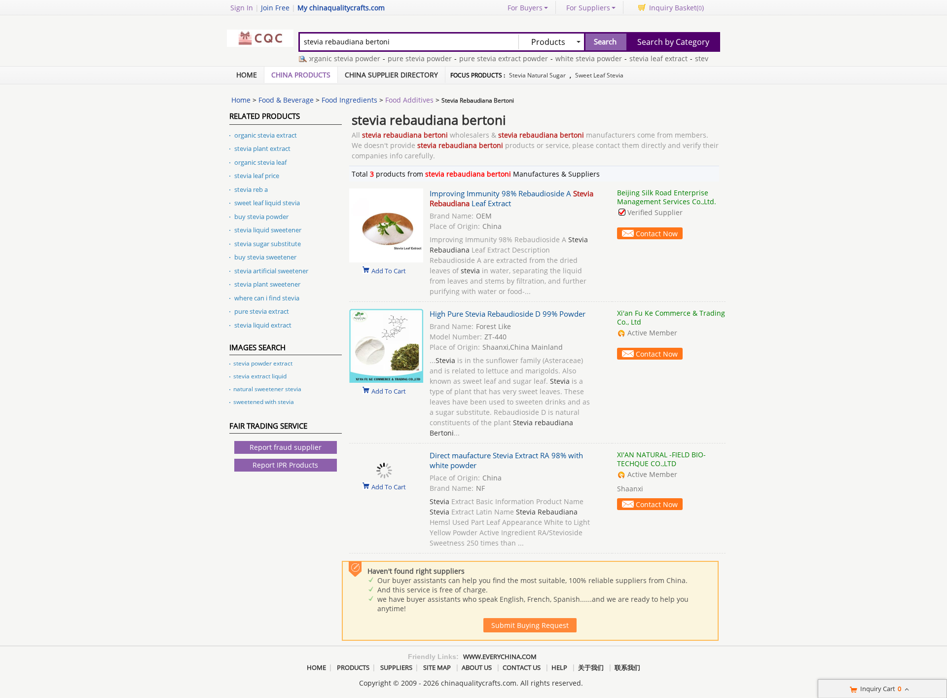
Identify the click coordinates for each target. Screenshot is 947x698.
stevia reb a (251, 189)
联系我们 (627, 667)
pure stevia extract (261, 311)
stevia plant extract (262, 148)
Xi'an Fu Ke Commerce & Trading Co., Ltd (671, 317)
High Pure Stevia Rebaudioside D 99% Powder (507, 314)
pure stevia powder (408, 58)
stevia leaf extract (647, 58)
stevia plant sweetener (267, 284)
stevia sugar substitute (267, 243)
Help (559, 667)
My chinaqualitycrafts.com (341, 7)
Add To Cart (388, 270)
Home (246, 74)
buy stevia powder (261, 216)
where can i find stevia (266, 298)
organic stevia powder (331, 58)
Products (353, 667)
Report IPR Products (285, 465)
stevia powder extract (262, 363)
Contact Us (522, 667)
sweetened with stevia (263, 402)
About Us (477, 667)
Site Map (437, 667)
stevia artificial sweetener (271, 270)
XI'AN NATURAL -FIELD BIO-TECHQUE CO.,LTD (661, 459)
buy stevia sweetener (265, 257)
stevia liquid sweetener (267, 229)
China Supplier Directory (391, 74)
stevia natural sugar (537, 75)
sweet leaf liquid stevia (267, 202)
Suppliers (396, 667)
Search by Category (673, 42)
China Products (300, 74)
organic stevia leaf (260, 162)
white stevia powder (577, 58)
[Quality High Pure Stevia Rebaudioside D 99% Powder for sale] (386, 380)
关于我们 (591, 667)
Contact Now (657, 233)
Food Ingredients (349, 100)
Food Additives (409, 100)
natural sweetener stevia (267, 389)
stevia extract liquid (260, 376)
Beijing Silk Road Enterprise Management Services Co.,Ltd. (666, 197)
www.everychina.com (500, 656)
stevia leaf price (256, 175)
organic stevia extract (265, 135)
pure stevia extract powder (491, 58)
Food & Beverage (286, 100)
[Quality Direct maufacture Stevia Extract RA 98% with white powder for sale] (384, 475)
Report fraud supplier (286, 447)
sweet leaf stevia (599, 75)
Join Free (275, 7)
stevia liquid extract (262, 325)
